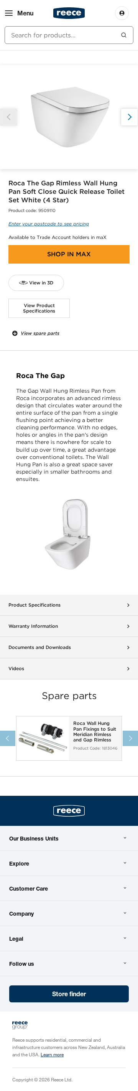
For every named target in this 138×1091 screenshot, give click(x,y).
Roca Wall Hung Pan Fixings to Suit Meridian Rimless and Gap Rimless (94, 732)
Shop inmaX (69, 254)
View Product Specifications (39, 308)
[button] (129, 117)
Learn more (52, 1054)
